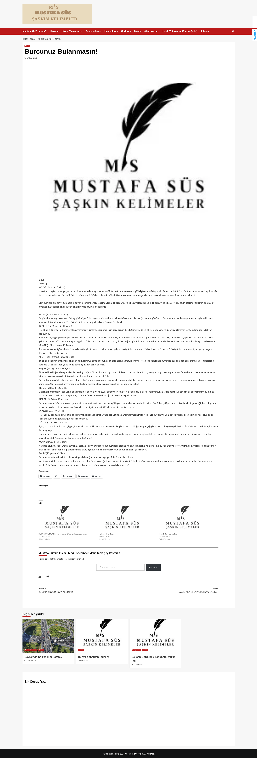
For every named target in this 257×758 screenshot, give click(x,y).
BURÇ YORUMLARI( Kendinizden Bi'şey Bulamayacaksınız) (63, 534)
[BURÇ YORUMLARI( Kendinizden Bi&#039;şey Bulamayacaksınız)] (67, 519)
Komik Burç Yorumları (168, 534)
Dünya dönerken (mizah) (93, 656)
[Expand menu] (81, 31)
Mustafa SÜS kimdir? (34, 31)
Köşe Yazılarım (71, 31)
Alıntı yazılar (151, 31)
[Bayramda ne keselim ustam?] (48, 636)
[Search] (233, 31)
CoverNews (135, 753)
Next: (198, 590)
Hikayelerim (111, 31)
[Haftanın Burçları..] (127, 519)
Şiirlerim (126, 31)
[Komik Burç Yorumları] (188, 519)
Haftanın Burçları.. (106, 534)
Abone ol (153, 567)
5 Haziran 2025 (31, 660)
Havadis (54, 31)
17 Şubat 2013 (32, 58)
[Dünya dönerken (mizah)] (102, 636)
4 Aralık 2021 (84, 660)
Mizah (137, 31)
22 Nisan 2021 (138, 664)
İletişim (205, 31)
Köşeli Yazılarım (30, 650)
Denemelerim (93, 31)
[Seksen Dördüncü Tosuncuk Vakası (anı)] (155, 636)
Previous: (56, 590)
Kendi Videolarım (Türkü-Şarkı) (179, 31)
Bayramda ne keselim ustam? (43, 656)
